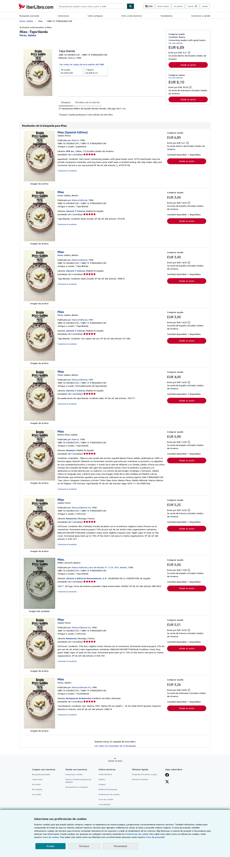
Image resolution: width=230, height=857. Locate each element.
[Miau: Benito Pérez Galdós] (39, 479)
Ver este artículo (176, 43)
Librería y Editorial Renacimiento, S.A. (86, 578)
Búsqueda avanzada (29, 15)
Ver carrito (36, 794)
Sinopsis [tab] (65, 102)
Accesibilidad (104, 804)
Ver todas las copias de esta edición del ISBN (81, 64)
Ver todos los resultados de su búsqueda (115, 745)
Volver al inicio (115, 760)
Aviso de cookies (106, 799)
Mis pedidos (37, 789)
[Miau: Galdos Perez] (39, 548)
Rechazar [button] (84, 846)
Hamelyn (70, 450)
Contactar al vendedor (67, 170)
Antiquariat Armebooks (78, 698)
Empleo (102, 784)
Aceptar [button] (50, 846)
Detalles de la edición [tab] (87, 102)
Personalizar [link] (120, 846)
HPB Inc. (70, 151)
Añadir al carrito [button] (188, 64)
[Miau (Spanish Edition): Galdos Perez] (39, 180)
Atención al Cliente (140, 779)
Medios (102, 779)
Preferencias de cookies (137, 834)
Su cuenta (178, 6)
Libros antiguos (95, 15)
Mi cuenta (36, 784)
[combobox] (92, 6)
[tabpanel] (111, 111)
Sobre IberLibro (105, 774)
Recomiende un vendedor (76, 787)
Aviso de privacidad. (155, 837)
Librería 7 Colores (75, 211)
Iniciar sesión (163, 6)
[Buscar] (130, 6)
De (67, 71)
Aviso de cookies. (51, 837)
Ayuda (205, 6)
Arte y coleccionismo (131, 15)
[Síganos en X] (167, 782)
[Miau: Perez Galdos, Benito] (39, 240)
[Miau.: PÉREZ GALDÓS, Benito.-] (39, 608)
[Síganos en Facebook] (167, 775)
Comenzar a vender (200, 15)
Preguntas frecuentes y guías (144, 774)
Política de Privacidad (108, 789)
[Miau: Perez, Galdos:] (39, 727)
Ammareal (71, 518)
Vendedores (167, 15)
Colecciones (63, 15)
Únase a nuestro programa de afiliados (78, 780)
